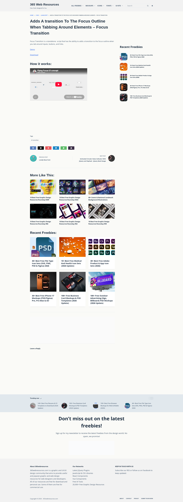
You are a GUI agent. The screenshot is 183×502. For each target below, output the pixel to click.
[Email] (71, 148)
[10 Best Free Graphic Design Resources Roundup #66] (43, 211)
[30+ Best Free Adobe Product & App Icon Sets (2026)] (101, 247)
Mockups (89, 6)
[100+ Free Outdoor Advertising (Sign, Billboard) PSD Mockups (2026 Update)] (101, 282)
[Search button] (148, 6)
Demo (32, 49)
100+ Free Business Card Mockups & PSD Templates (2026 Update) (71, 299)
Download (34, 55)
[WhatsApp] (64, 148)
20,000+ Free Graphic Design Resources (88, 484)
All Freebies (76, 6)
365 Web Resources (44, 4)
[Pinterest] (48, 148)
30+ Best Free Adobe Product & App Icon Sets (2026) (99, 263)
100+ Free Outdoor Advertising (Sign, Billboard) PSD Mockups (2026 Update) (101, 299)
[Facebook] (33, 148)
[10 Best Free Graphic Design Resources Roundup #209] (43, 187)
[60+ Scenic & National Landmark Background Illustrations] (101, 187)
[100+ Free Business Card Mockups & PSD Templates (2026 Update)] (72, 282)
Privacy (136, 498)
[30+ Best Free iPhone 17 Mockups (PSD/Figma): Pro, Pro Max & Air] (43, 282)
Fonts (108, 6)
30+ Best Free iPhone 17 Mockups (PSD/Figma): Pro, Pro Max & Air (43, 298)
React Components (80, 476)
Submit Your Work (147, 498)
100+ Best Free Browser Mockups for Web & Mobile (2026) (110, 405)
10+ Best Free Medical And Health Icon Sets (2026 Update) (71, 263)
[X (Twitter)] (41, 148)
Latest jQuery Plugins (81, 470)
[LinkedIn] (56, 148)
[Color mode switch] (152, 5)
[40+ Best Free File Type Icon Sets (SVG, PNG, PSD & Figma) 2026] (43, 247)
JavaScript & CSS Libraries (83, 473)
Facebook (146, 470)
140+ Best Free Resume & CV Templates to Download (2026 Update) (48, 405)
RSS (128, 470)
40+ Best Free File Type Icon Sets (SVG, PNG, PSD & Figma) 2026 (42, 263)
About (122, 498)
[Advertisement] (72, 117)
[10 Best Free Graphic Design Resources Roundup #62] (72, 211)
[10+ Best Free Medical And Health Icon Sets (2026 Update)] (72, 247)
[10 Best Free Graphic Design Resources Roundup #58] (101, 211)
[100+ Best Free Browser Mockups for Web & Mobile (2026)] (96, 406)
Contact (129, 498)
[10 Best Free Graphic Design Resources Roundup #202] (72, 187)
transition (35, 140)
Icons (99, 6)
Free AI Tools (78, 482)
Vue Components (79, 479)
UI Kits (118, 6)
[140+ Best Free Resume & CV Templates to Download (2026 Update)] (33, 406)
